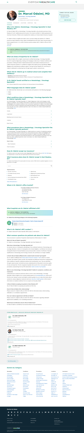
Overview (9, 22)
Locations (23, 22)
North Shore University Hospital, (15, 354)
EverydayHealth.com (40, 275)
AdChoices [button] (56, 424)
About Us (33, 422)
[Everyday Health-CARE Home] (42, 2)
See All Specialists (12, 361)
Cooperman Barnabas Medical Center (39, 340)
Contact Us (56, 418)
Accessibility (33, 418)
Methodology (33, 420)
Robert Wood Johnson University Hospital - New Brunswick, (20, 340)
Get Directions (25, 193)
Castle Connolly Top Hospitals (38, 266)
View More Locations (65, 17)
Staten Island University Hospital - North (31, 257)
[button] (76, 2)
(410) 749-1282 (45, 153)
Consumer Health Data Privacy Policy (14, 422)
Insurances (16, 22)
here (15, 108)
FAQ (35, 22)
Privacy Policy (10, 418)
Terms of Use (9, 420)
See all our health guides (37, 279)
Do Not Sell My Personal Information (58, 421)
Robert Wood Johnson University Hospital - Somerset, (19, 338)
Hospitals (30, 22)
